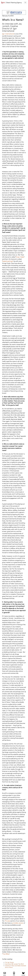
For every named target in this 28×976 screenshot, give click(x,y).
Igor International (8, 34)
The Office (6, 954)
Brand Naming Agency (14, 2)
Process (7, 921)
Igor (3, 2)
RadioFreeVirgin (8, 261)
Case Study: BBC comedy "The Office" (14, 964)
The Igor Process (9, 962)
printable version (18, 923)
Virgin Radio (20, 257)
